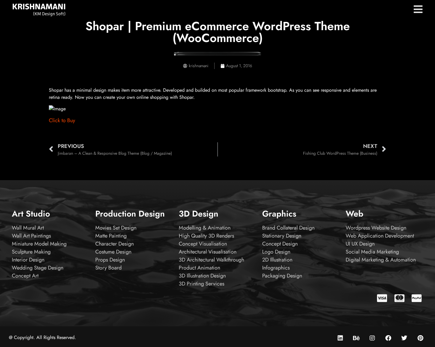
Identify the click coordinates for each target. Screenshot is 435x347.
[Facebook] (388, 338)
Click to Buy (62, 120)
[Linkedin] (340, 338)
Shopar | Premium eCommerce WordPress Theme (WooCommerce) (218, 31)
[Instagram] (372, 338)
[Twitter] (404, 338)
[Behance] (356, 338)
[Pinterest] (420, 338)
